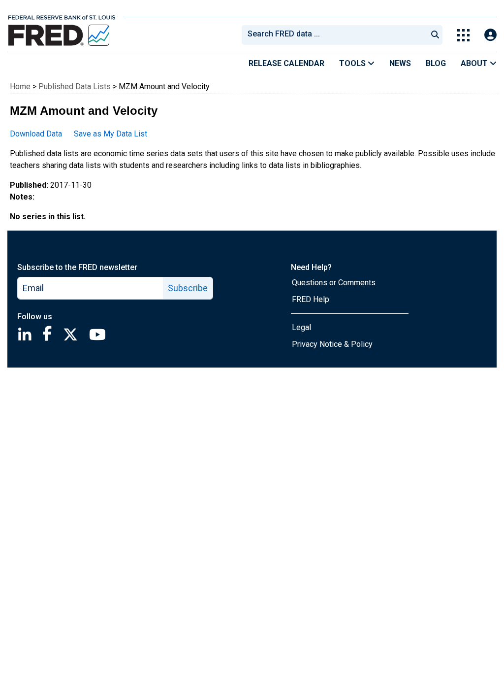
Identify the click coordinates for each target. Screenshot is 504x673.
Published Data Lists (74, 86)
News (400, 63)
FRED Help (310, 299)
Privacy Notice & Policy (332, 344)
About (475, 63)
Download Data (36, 133)
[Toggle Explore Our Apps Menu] (463, 35)
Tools (353, 63)
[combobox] (333, 35)
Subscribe (188, 288)
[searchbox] (336, 35)
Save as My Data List (110, 133)
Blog (436, 63)
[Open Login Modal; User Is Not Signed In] (490, 35)
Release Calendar (286, 63)
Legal (301, 327)
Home (20, 86)
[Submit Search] (435, 35)
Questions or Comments (334, 282)
